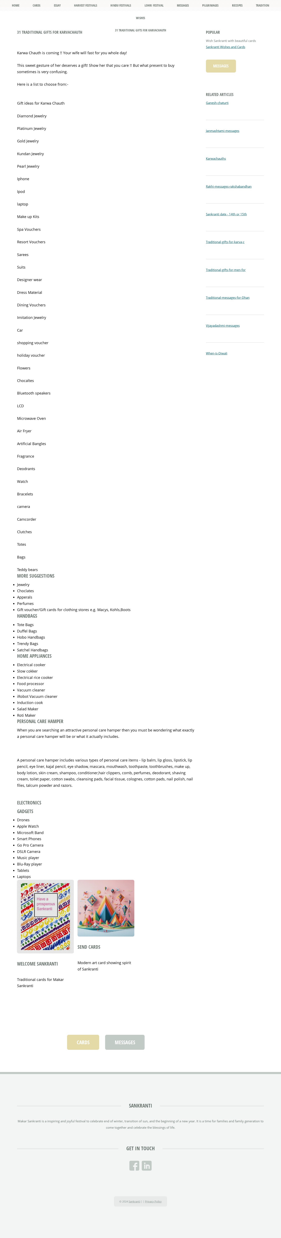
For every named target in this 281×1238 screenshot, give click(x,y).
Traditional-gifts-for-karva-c (225, 242)
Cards (83, 1042)
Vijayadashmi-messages (223, 325)
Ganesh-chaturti (217, 103)
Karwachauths (216, 158)
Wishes (140, 18)
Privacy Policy (153, 1201)
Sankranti (140, 1105)
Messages (125, 1042)
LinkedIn (147, 1166)
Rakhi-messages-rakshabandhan (229, 186)
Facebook (134, 1166)
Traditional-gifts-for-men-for (226, 270)
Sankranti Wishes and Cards (225, 47)
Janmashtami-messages (222, 131)
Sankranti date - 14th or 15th (226, 214)
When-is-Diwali (216, 353)
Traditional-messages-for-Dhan (228, 297)
